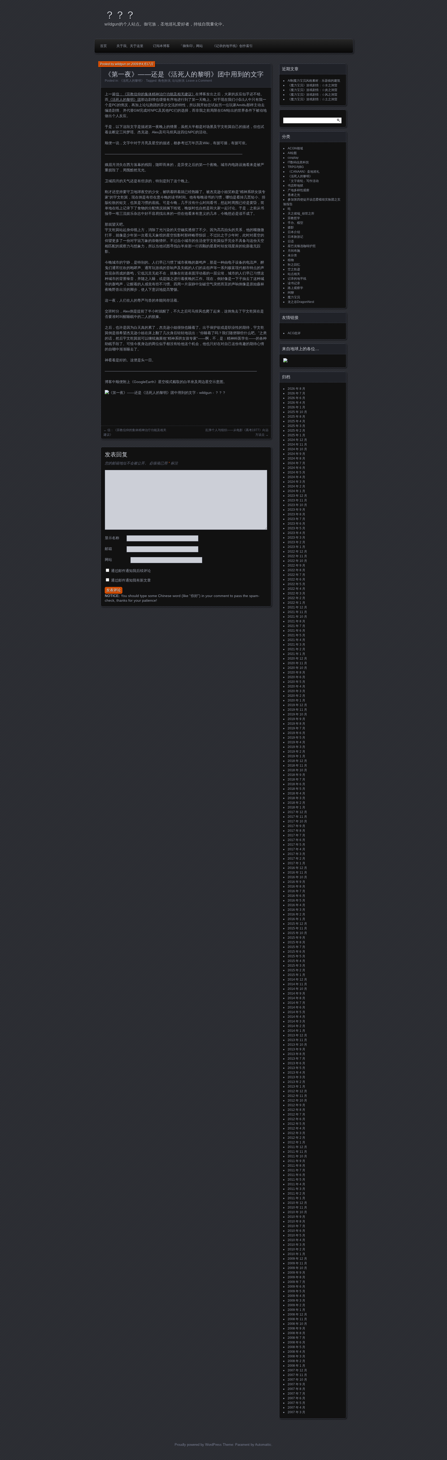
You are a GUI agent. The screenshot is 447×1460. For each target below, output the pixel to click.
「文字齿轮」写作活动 (303, 181)
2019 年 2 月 (296, 751)
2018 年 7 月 (296, 779)
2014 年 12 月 (297, 979)
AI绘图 (292, 153)
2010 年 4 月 (296, 1240)
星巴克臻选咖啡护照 (302, 246)
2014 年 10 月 (297, 989)
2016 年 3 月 (296, 910)
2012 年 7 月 (296, 1114)
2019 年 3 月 (296, 747)
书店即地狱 (295, 185)
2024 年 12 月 (297, 440)
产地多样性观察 (298, 190)
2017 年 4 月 (296, 849)
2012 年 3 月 (296, 1133)
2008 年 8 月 (296, 1333)
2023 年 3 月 (296, 537)
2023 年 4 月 (296, 533)
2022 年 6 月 (296, 579)
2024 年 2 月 (296, 486)
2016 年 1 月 (296, 919)
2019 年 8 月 (296, 723)
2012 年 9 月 (296, 1105)
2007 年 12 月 (297, 1370)
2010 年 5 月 (296, 1235)
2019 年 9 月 (296, 719)
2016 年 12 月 (297, 868)
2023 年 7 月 (296, 519)
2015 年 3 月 (296, 965)
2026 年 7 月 (296, 393)
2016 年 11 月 (297, 872)
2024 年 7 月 (296, 463)
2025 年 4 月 (296, 421)
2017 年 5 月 (296, 844)
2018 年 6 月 (296, 784)
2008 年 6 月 (296, 1342)
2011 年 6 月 (296, 1175)
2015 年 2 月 (296, 970)
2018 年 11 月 (297, 765)
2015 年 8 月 (296, 942)
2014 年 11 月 (297, 984)
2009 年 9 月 (296, 1272)
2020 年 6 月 (296, 677)
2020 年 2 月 (296, 696)
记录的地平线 (297, 278)
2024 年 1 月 (296, 491)
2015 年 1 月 (296, 975)
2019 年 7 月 (296, 728)
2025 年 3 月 (296, 426)
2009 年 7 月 (296, 1282)
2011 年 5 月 (296, 1179)
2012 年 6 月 (296, 1119)
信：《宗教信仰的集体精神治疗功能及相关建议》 (155, 94)
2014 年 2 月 (296, 1026)
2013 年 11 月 (297, 1040)
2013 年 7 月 (296, 1058)
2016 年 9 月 (296, 882)
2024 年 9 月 (296, 454)
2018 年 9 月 (296, 775)
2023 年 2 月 (296, 542)
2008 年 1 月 (296, 1365)
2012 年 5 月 (296, 1124)
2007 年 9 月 (296, 1384)
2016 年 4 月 (296, 905)
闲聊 (291, 292)
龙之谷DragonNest (301, 302)
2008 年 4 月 (296, 1352)
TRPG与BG (296, 167)
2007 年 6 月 (296, 1398)
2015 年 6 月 (296, 951)
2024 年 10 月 (297, 449)
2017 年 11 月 (297, 817)
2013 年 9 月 (296, 1049)
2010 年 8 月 (296, 1221)
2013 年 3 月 (296, 1077)
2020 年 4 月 (296, 686)
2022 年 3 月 (296, 593)
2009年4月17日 (142, 64)
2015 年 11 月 (297, 928)
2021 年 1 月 (296, 654)
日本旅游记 (295, 237)
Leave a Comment (199, 80)
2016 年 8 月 (296, 886)
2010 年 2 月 (296, 1249)
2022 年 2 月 (296, 598)
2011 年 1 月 (296, 1198)
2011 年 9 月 (296, 1161)
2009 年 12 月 (297, 1258)
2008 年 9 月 (296, 1328)
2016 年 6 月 (296, 896)
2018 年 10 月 (297, 770)
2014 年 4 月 (296, 1017)
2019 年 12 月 (297, 705)
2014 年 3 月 (296, 1021)
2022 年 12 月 (297, 551)
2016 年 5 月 (296, 900)
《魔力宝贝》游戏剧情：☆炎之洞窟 (312, 90)
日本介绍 (294, 232)
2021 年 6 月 (296, 630)
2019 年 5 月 (296, 737)
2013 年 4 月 (296, 1072)
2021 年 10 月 (297, 616)
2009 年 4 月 (296, 1296)
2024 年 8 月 (296, 458)
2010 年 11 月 (297, 1207)
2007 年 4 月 (296, 1407)
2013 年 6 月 (296, 1063)
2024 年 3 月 (296, 482)
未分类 (292, 255)
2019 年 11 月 (297, 710)
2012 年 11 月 (297, 1096)
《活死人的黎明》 (132, 80)
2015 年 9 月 (296, 937)
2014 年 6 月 (296, 1007)
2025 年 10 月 (297, 412)
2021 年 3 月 (296, 644)
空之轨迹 (294, 269)
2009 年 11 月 (297, 1263)
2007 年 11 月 (297, 1375)
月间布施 (294, 251)
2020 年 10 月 (297, 668)
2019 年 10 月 (297, 714)
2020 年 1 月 (296, 700)
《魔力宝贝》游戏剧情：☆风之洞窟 (312, 94)
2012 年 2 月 (296, 1138)
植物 (291, 260)
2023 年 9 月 (296, 509)
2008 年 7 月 (296, 1338)
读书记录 (294, 283)
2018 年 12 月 (297, 761)
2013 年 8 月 (296, 1054)
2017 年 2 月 (296, 858)
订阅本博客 (161, 46)
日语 (291, 241)
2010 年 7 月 (296, 1226)
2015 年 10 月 (297, 933)
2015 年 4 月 (296, 961)
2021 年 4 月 (296, 640)
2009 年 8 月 (296, 1277)
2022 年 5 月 (296, 584)
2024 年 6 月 (296, 468)
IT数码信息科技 (298, 162)
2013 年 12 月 (297, 1035)
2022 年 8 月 (296, 570)
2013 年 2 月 (296, 1082)
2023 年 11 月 (297, 500)
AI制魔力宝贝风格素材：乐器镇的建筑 (314, 80)
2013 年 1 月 (296, 1086)
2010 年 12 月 (297, 1203)
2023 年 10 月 (297, 505)
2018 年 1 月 (296, 807)
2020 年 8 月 (296, 672)
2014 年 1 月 (296, 1031)
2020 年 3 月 (296, 691)
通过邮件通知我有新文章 (131, 580)
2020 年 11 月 (297, 663)
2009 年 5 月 (296, 1291)
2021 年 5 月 (296, 635)
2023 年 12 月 (297, 496)
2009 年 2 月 (296, 1305)
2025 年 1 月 (296, 435)
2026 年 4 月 (296, 402)
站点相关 (294, 274)
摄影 (291, 227)
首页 (103, 46)
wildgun (120, 64)
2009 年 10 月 (297, 1268)
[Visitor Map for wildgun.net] (285, 361)
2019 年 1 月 (296, 756)
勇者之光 (294, 195)
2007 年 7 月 (296, 1393)
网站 (108, 559)
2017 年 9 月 (296, 826)
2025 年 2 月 (296, 430)
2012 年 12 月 (297, 1091)
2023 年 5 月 (296, 528)
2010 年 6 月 (296, 1231)
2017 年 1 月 (296, 863)
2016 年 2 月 (296, 914)
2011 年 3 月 (296, 1189)
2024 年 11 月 (297, 444)
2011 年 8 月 (296, 1165)
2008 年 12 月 (297, 1314)
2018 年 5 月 (296, 789)
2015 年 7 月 (296, 947)
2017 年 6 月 (296, 840)
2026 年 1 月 (296, 407)
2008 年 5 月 (296, 1347)
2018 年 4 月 (296, 793)
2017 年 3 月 (296, 854)
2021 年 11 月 (297, 612)
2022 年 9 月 (296, 565)
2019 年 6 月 (296, 733)
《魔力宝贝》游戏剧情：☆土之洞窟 (312, 99)
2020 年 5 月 (296, 682)
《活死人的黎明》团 (124, 99)
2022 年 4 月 (296, 589)
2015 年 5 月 (296, 956)
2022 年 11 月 (297, 556)
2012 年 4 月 (296, 1128)
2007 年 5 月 (296, 1403)
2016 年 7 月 (296, 891)
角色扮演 (164, 80)
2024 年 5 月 (296, 472)
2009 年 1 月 (296, 1310)
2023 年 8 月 (296, 514)
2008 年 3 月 (296, 1356)
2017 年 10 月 (297, 821)
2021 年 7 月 (296, 626)
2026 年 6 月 (296, 398)
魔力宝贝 (294, 297)
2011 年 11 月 (297, 1151)
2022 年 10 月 (297, 561)
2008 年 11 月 (297, 1319)
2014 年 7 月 (296, 1003)
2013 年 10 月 (297, 1044)
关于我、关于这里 (129, 46)
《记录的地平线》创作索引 (232, 46)
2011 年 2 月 (296, 1193)
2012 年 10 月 (297, 1100)
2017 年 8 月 (296, 830)
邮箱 (108, 549)
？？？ (120, 15)
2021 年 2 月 (296, 649)
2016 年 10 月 (297, 877)
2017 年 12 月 (297, 812)
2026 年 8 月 (296, 389)
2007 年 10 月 (297, 1379)
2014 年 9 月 (296, 993)
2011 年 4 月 (296, 1184)
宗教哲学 (294, 218)
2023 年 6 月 (296, 523)
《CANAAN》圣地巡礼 (303, 171)
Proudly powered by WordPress (198, 1445)
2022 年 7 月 (296, 575)
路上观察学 (295, 288)
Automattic (263, 1445)
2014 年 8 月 (296, 998)
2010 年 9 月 (296, 1217)
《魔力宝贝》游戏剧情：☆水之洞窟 (312, 85)
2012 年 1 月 (296, 1142)
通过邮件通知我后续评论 (131, 571)
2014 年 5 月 (296, 1012)
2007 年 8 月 (296, 1389)
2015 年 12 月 (297, 924)
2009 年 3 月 (296, 1300)
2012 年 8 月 (296, 1110)
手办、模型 (295, 223)
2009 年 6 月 (296, 1286)
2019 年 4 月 (296, 742)
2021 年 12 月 (297, 607)
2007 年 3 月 (296, 1412)
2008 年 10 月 (297, 1324)
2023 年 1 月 (296, 547)
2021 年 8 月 (296, 621)
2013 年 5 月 (296, 1068)
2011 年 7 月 (296, 1170)
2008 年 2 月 (296, 1361)
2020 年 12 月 (297, 658)
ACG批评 (294, 333)
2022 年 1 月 (296, 603)
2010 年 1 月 (296, 1254)
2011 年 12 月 (297, 1147)
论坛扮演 (178, 80)
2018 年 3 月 (296, 798)
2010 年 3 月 (296, 1245)
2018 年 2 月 (296, 803)
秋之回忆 (294, 264)
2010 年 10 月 (297, 1212)
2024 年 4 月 (296, 477)
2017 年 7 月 (296, 835)
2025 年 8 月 (296, 416)
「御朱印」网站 (191, 46)
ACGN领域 (295, 148)
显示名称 (112, 538)
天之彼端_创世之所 (301, 213)
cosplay (293, 157)
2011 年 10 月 (297, 1156)
